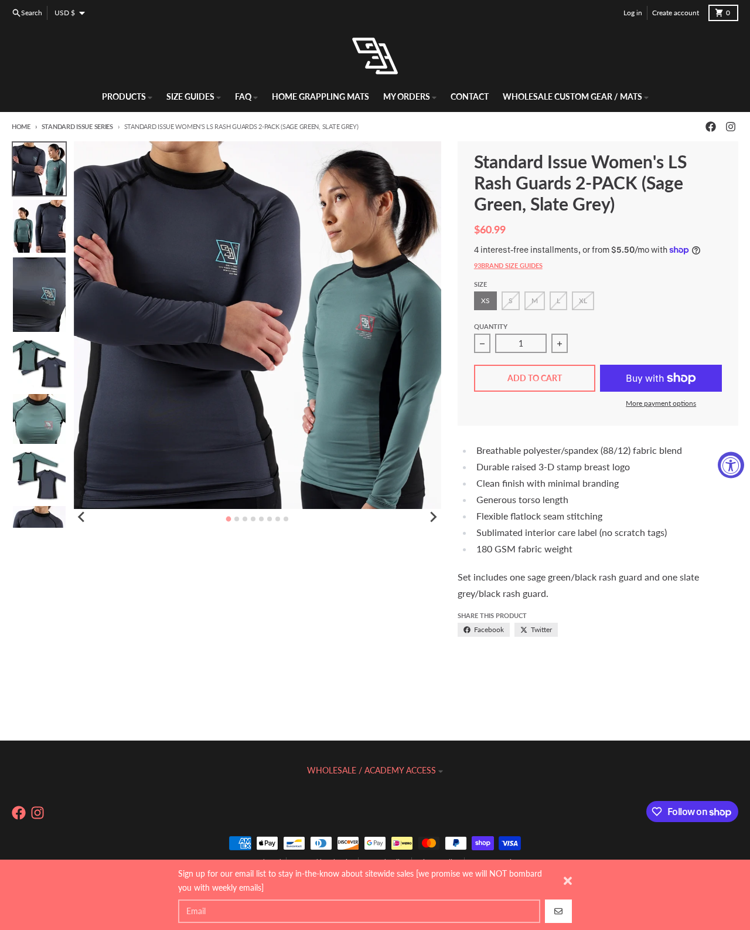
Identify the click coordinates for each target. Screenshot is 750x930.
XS (485, 300)
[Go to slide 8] (286, 519)
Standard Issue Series (77, 126)
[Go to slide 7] (277, 519)
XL (583, 300)
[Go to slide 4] (253, 519)
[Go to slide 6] (269, 519)
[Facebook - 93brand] (710, 126)
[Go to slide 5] (261, 519)
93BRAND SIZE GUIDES (508, 265)
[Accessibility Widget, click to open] (731, 465)
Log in (632, 12)
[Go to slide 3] (245, 519)
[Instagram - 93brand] (730, 126)
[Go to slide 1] (228, 519)
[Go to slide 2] (236, 519)
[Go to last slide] (82, 517)
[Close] (568, 881)
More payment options (661, 403)
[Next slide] (433, 517)
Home (21, 126)
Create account (675, 12)
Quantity (490, 326)
